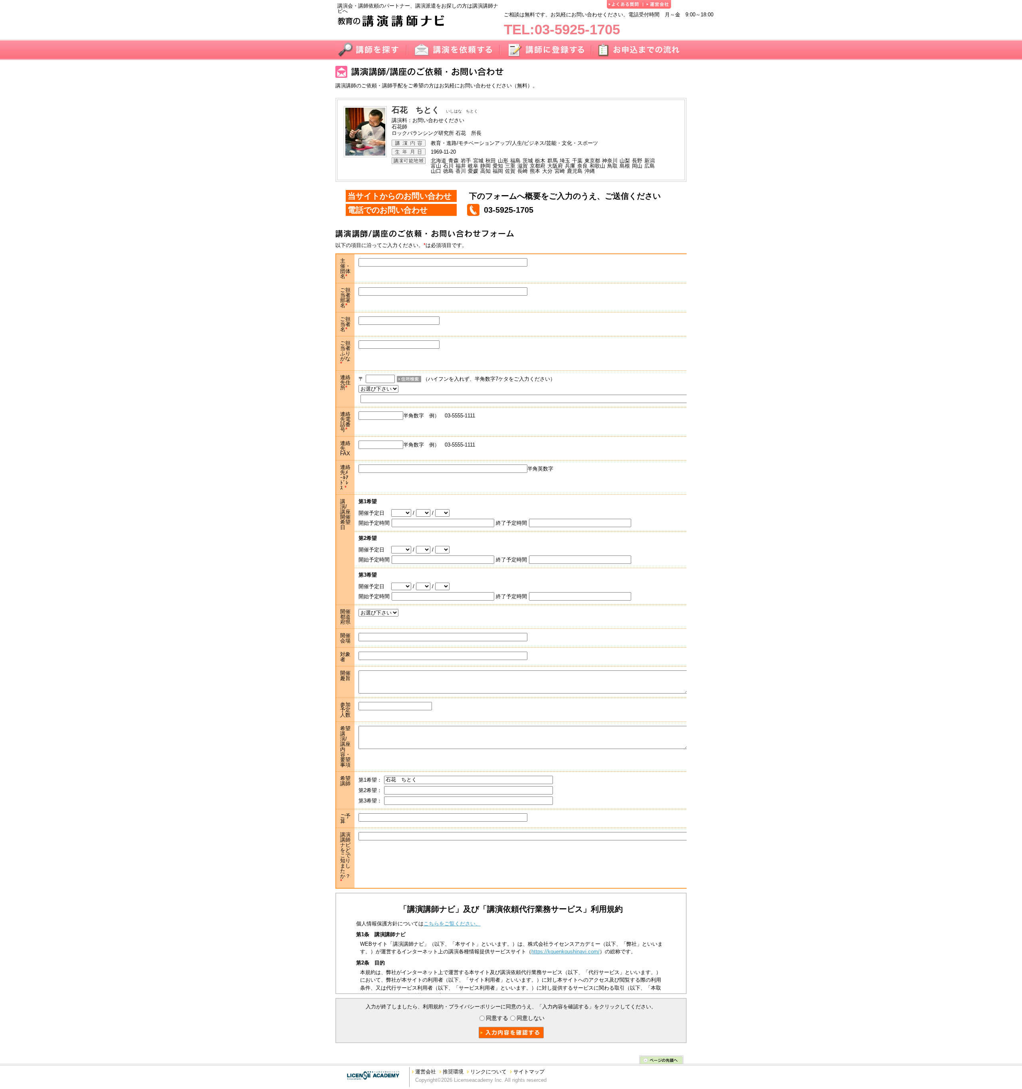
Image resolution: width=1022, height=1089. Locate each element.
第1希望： (370, 780)
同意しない (531, 1018)
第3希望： (370, 801)
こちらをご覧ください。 (452, 924)
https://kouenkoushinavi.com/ (565, 952)
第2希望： (370, 790)
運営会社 (425, 1072)
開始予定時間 (374, 523)
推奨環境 (453, 1072)
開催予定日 (374, 513)
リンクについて (488, 1072)
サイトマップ (529, 1072)
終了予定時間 (511, 523)
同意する (497, 1018)
